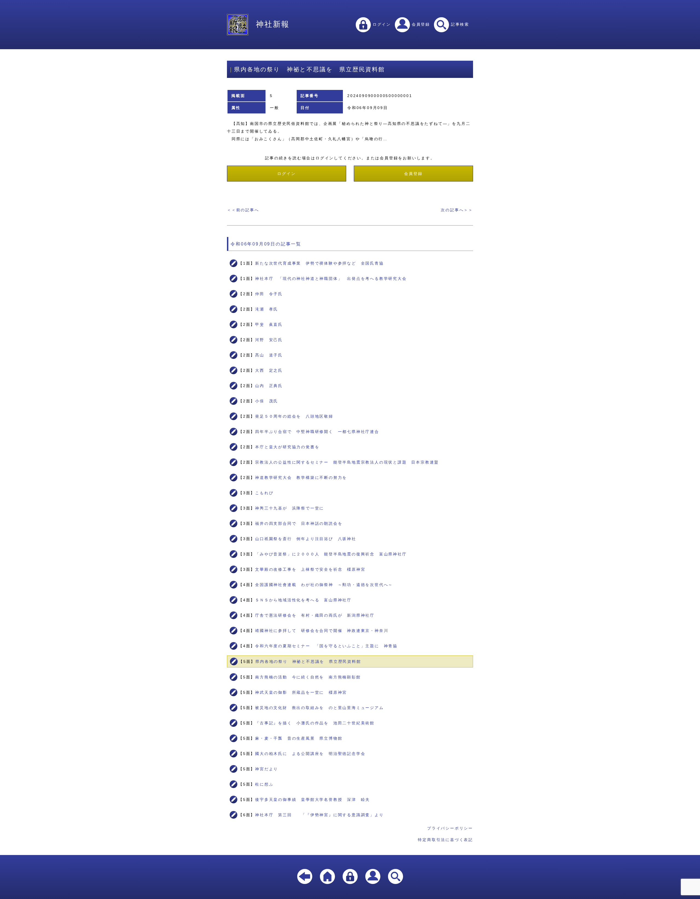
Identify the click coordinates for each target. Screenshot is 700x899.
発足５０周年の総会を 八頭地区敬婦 (294, 416)
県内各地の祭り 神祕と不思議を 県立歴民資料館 (308, 661)
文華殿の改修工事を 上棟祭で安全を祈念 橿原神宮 (310, 569)
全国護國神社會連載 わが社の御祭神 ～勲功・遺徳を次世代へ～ (324, 584)
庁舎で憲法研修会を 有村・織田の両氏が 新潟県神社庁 (315, 615)
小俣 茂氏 (266, 401)
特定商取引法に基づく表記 (445, 839)
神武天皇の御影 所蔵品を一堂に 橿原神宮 (301, 692)
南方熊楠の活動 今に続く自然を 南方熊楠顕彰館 (308, 677)
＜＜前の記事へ (243, 210)
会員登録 (420, 24)
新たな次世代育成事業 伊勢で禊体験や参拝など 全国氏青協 (319, 263)
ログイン (381, 24)
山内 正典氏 (269, 385)
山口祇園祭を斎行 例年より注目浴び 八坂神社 (305, 539)
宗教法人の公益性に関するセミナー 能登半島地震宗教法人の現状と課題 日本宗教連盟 (347, 462)
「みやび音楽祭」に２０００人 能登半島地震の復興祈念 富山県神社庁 (331, 554)
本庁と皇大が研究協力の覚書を (287, 447)
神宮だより (266, 769)
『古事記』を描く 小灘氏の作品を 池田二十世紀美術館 (315, 723)
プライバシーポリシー (450, 828)
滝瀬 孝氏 (266, 309)
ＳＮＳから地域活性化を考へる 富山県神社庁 (303, 600)
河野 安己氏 (269, 340)
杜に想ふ (264, 784)
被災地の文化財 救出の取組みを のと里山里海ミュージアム (319, 707)
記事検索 (459, 24)
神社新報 (273, 24)
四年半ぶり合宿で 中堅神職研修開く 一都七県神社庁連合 (317, 431)
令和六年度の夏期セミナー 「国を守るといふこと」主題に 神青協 (326, 646)
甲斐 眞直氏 (269, 324)
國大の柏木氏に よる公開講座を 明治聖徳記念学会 (310, 753)
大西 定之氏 (269, 370)
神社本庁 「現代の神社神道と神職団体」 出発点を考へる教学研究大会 (331, 278)
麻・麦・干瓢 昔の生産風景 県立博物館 (298, 738)
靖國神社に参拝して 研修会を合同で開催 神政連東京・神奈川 (321, 630)
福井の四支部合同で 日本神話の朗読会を (298, 523)
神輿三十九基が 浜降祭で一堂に (289, 508)
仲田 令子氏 (269, 294)
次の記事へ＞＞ (457, 210)
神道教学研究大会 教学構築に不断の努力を (301, 477)
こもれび (264, 493)
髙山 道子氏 (269, 355)
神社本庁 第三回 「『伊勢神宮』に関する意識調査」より (319, 815)
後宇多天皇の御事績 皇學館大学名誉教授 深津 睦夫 (312, 799)
